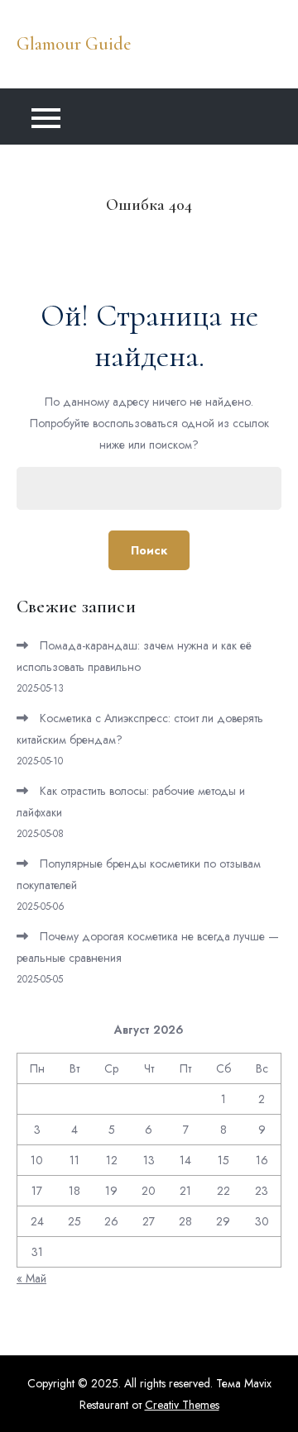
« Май (31, 1278)
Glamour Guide (74, 44)
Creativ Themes (182, 1404)
